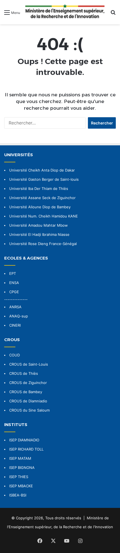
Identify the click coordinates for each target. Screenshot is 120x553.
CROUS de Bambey (25, 392)
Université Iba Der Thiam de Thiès (38, 188)
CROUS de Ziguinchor (28, 382)
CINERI (15, 325)
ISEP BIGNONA (22, 467)
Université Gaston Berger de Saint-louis (44, 179)
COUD (14, 355)
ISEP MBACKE (21, 486)
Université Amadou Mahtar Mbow (38, 225)
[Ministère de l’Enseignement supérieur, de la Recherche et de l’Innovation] (65, 12)
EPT (12, 273)
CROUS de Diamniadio (28, 401)
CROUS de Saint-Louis (28, 364)
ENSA (14, 282)
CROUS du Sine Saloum (29, 410)
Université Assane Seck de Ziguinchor (42, 197)
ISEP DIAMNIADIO (24, 440)
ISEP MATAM (20, 458)
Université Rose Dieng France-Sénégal (43, 243)
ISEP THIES (18, 476)
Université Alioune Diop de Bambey (40, 207)
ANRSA (15, 307)
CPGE (14, 292)
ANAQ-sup (18, 316)
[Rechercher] (113, 14)
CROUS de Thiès (23, 373)
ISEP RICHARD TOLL (26, 449)
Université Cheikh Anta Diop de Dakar (42, 170)
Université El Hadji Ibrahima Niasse (39, 234)
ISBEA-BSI (17, 495)
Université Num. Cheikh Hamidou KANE (43, 216)
